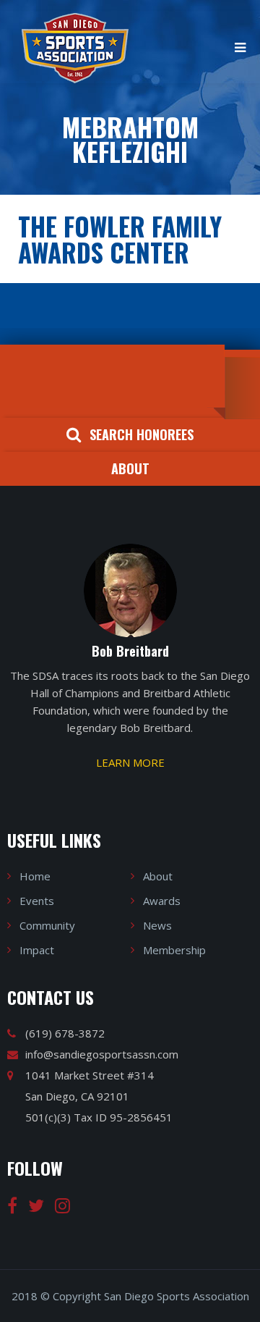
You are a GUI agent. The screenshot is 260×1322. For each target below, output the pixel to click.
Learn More (130, 762)
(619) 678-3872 (65, 1033)
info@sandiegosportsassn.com (101, 1054)
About (130, 468)
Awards (162, 900)
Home (35, 876)
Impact (37, 950)
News (157, 925)
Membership (174, 950)
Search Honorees (142, 434)
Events (37, 900)
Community (47, 925)
